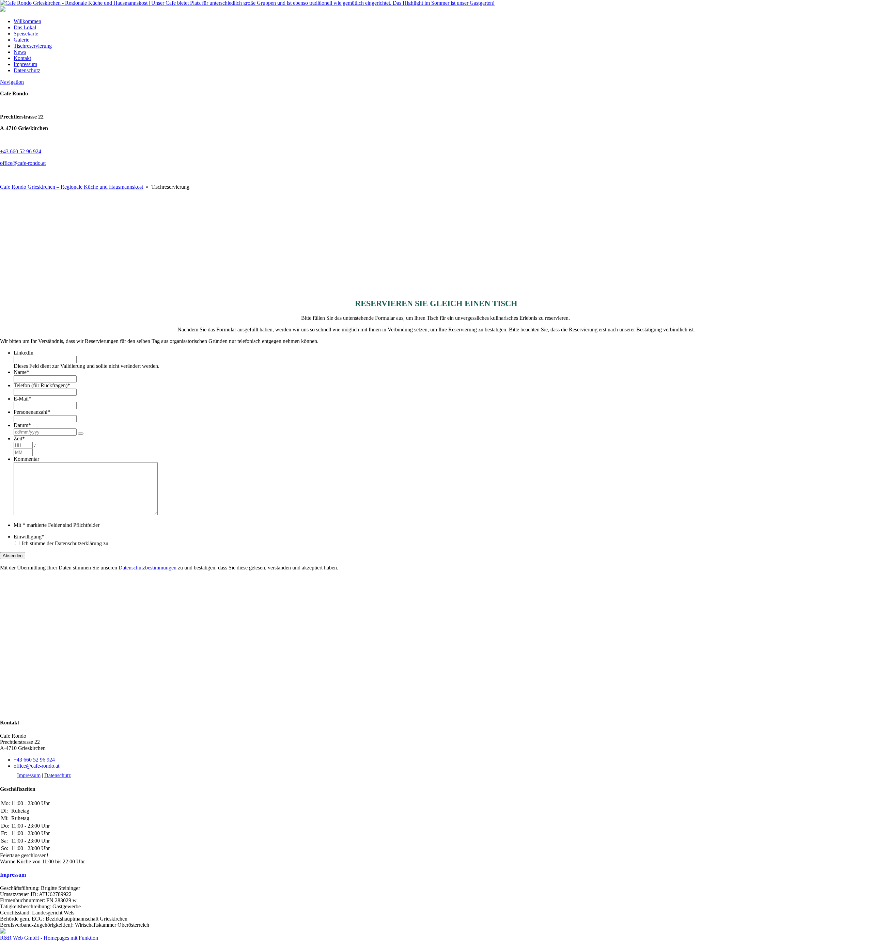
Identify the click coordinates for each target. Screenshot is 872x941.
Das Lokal (25, 27)
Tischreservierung (33, 46)
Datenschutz (27, 70)
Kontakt (22, 58)
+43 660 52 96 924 (20, 151)
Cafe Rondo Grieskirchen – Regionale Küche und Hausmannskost (71, 187)
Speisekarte (26, 33)
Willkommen (27, 21)
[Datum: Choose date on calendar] (80, 434)
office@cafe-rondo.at (23, 163)
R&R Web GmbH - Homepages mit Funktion (49, 938)
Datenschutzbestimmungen (147, 567)
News (20, 52)
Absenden (12, 555)
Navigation (12, 82)
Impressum (25, 64)
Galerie (21, 40)
